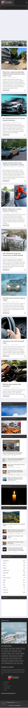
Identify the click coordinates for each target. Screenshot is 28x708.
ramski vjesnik (4, 660)
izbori (10, 651)
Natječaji (14, 567)
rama (20, 658)
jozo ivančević (15, 651)
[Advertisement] (14, 26)
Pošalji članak (6, 682)
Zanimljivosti (13, 166)
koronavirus (4, 653)
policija (3, 658)
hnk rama (23, 648)
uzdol (18, 663)
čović (21, 663)
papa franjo (20, 655)
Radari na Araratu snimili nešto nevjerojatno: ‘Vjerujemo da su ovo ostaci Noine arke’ (15, 479)
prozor (11, 658)
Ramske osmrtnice (14, 577)
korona (19, 651)
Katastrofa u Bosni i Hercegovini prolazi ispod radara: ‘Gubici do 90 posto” (15, 472)
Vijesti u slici (14, 589)
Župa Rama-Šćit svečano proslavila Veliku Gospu (15, 542)
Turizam (14, 587)
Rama (5, 527)
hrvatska (6, 651)
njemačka (17, 653)
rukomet (17, 660)
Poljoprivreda (12, 474)
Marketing (6, 684)
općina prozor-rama (13, 655)
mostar (13, 653)
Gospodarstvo (7, 388)
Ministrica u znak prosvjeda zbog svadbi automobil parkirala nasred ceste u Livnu (14, 74)
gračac (13, 648)
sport (3, 663)
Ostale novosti (7, 122)
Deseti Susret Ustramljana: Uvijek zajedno (15, 536)
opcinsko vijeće (5, 655)
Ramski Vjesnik (11, 702)
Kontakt (5, 689)
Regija (5, 77)
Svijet (14, 584)
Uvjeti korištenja (7, 687)
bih (2, 648)
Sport (14, 582)
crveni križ (6, 648)
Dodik (10, 648)
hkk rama (18, 648)
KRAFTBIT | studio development (15, 705)
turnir (15, 663)
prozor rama (15, 658)
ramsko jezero (11, 660)
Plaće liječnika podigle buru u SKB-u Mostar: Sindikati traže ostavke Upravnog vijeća (13, 453)
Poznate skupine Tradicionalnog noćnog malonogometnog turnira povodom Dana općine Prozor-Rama (15, 549)
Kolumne (14, 563)
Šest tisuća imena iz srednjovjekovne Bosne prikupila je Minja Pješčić (16, 459)
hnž (2, 651)
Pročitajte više (6, 90)
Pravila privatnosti (7, 685)
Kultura (10, 461)
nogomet (22, 653)
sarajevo (21, 660)
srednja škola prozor (9, 663)
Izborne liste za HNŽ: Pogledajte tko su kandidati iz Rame (14, 524)
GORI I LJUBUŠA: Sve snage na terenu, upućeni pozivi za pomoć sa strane (16, 530)
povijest (7, 658)
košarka (9, 653)
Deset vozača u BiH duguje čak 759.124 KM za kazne (15, 465)
